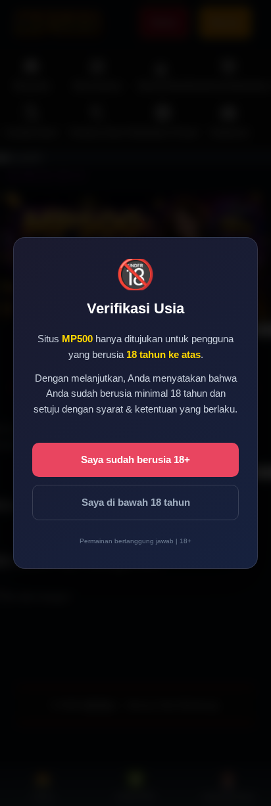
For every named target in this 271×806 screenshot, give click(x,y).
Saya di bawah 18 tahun (136, 502)
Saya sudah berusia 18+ (135, 459)
